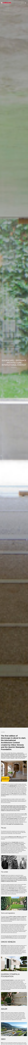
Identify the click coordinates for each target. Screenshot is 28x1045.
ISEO (2, 1042)
